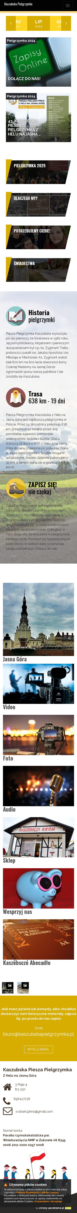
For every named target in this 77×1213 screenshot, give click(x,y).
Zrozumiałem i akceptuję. (48, 1201)
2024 (38, 23)
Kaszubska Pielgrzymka (18, 4)
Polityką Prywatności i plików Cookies (37, 1192)
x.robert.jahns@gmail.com (34, 1111)
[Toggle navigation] (68, 6)
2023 (16, 23)
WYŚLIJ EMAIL (38, 1049)
